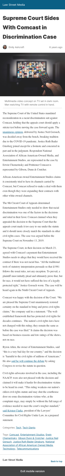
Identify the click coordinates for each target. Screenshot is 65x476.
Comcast (14, 434)
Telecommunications (28, 448)
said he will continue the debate (27, 361)
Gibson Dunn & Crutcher (31, 438)
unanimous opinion (13, 132)
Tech (18, 427)
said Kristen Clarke (13, 410)
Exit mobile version (32, 471)
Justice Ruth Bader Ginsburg (28, 441)
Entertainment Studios (32, 434)
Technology (9, 448)
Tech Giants (28, 427)
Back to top (56, 461)
